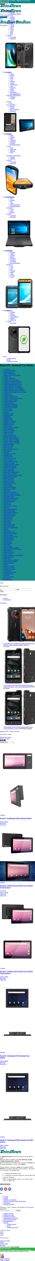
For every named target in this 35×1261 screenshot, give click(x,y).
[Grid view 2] (1, 740)
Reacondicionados (15, 21)
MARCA (9, 11)
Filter (2, 591)
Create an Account (5, 1240)
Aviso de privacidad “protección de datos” (14, 1201)
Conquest (12, 271)
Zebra (11, 86)
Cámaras (12, 255)
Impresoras (13, 141)
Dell (11, 201)
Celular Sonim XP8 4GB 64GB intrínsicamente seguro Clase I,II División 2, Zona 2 (18, 727)
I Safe (11, 274)
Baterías (12, 108)
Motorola (12, 18)
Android (12, 98)
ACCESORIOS (11, 105)
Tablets (12, 254)
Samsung (12, 81)
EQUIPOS (10, 250)
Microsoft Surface (15, 204)
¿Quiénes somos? (11, 358)
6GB (11, 34)
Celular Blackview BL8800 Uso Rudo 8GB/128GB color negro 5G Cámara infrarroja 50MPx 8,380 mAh (18, 644)
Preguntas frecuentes (8, 1204)
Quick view (3, 824)
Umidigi (12, 20)
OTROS (9, 35)
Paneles (12, 318)
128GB (12, 26)
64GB (12, 28)
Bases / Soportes (14, 109)
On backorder (7, 599)
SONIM (12, 17)
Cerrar (1, 582)
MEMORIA (10, 23)
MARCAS (10, 264)
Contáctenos (6, 1203)
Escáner (9, 101)
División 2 (13, 260)
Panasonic (13, 87)
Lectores (12, 143)
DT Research (13, 84)
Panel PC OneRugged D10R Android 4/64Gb (16, 818)
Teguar (12, 83)
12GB (12, 31)
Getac (11, 77)
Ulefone (12, 12)
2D (11, 103)
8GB (11, 32)
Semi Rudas (13, 92)
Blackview (13, 14)
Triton (11, 78)
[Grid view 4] (5, 740)
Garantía (5, 1198)
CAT (11, 15)
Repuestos (13, 38)
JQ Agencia (30, 1207)
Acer (11, 80)
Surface (12, 91)
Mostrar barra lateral (5, 737)
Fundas (12, 106)
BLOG (9, 360)
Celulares (12, 252)
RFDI (11, 152)
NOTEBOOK (11, 197)
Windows (12, 97)
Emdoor (12, 75)
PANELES (10, 208)
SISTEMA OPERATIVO (14, 95)
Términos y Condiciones (10, 1199)
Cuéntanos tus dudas (12, 361)
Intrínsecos (13, 320)
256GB (12, 24)
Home (2, 731)
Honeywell (13, 149)
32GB (12, 29)
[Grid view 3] (3, 740)
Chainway (13, 140)
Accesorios (13, 37)
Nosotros (5, 1196)
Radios (12, 257)
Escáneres (13, 315)
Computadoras (14, 317)
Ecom (11, 211)
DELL (12, 74)
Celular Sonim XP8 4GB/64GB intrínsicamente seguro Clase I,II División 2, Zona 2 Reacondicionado (18, 686)
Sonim (12, 89)
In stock (5, 598)
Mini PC (12, 212)
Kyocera (12, 275)
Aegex (12, 277)
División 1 (13, 258)
